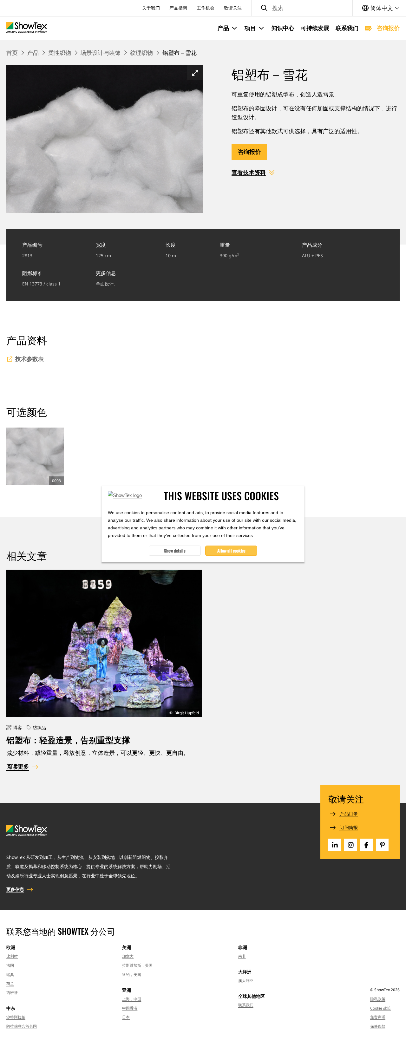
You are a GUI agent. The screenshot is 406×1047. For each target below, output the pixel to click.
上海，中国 (131, 999)
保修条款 (377, 1026)
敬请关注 (233, 8)
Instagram (350, 845)
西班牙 (12, 992)
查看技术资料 (249, 172)
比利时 (12, 956)
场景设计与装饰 (101, 52)
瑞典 (10, 974)
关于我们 (151, 8)
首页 (12, 52)
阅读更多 (17, 766)
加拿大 (128, 956)
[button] (228, 28)
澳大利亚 (245, 980)
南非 (242, 956)
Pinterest (382, 845)
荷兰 (10, 983)
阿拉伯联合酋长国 (21, 1026)
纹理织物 (141, 52)
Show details (175, 550)
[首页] (26, 28)
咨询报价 (387, 28)
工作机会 (205, 8)
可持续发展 (315, 28)
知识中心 (283, 28)
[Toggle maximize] (195, 72)
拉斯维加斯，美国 (137, 965)
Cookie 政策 (380, 1008)
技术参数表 (29, 359)
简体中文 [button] (381, 8)
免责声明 (377, 1017)
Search (264, 8)
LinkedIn (334, 845)
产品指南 (178, 8)
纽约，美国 (131, 974)
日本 (126, 1017)
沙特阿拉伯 (15, 1017)
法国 (10, 965)
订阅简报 (348, 827)
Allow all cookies (231, 550)
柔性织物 (59, 52)
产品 (33, 52)
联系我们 (347, 28)
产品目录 (348, 813)
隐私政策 (377, 999)
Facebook (366, 845)
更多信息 (15, 889)
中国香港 (129, 1008)
